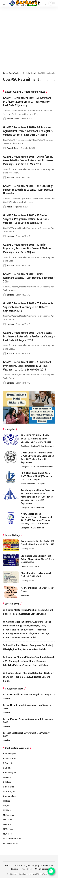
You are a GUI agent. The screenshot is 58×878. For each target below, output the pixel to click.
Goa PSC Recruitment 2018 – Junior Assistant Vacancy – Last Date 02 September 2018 (29, 277)
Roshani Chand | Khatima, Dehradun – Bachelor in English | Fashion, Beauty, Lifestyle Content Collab (28, 676)
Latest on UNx (12, 603)
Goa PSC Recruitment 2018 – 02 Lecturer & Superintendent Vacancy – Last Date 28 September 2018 (28, 307)
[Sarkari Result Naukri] (24, 3)
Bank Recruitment (28, 483)
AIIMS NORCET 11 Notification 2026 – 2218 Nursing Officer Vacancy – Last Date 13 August (36, 438)
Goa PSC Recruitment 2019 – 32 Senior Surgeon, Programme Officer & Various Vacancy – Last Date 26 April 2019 (26, 219)
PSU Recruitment (37, 507)
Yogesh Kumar (13, 119)
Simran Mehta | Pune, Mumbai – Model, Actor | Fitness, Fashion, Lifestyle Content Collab (28, 611)
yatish (9, 207)
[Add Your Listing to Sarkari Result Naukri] (11, 592)
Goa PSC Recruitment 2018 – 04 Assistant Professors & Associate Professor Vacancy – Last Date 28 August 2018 (29, 336)
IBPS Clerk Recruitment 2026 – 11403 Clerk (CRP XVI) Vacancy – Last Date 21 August (36, 476)
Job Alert (6, 699)
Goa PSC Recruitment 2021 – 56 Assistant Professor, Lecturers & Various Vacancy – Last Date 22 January (27, 101)
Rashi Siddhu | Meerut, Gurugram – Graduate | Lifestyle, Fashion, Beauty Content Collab (28, 647)
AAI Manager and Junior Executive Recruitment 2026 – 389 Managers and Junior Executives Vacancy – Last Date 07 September (37, 497)
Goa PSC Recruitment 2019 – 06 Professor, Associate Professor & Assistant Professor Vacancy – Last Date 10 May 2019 (28, 160)
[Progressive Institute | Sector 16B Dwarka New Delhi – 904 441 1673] (11, 545)
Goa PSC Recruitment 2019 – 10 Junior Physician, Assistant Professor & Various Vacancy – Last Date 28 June (27, 248)
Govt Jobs (25, 446)
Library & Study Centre (30, 566)
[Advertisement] (29, 37)
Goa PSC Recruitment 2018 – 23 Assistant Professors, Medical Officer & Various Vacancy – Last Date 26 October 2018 (27, 365)
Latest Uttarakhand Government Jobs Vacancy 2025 (29, 694)
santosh (10, 177)
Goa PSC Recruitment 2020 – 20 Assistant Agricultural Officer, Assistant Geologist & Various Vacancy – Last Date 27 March (28, 130)
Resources (25, 595)
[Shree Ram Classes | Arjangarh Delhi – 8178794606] (11, 577)
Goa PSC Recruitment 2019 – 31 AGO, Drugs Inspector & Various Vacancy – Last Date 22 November (28, 189)
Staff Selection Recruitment (42, 466)
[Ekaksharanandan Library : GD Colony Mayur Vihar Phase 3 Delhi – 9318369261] (11, 560)
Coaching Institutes (29, 548)
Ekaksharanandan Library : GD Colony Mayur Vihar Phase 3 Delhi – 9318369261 (37, 559)
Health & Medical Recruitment (42, 446)
